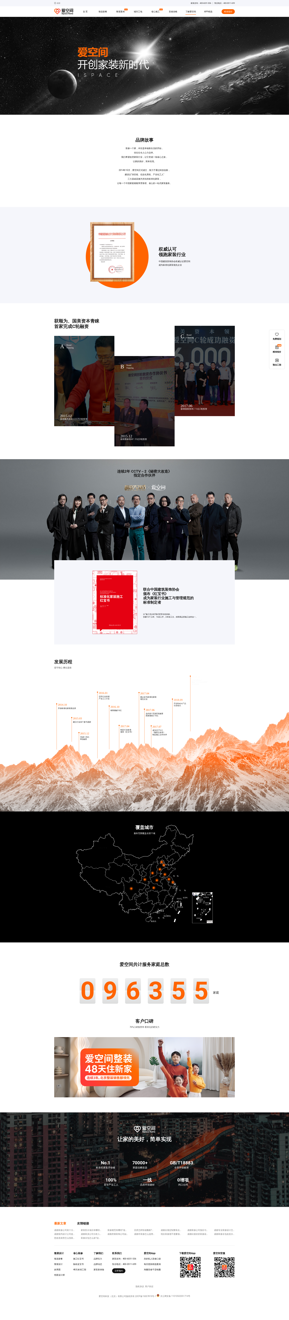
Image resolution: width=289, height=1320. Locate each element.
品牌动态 (98, 1264)
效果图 (57, 1269)
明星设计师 (59, 1275)
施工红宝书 (78, 1259)
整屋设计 (58, 1264)
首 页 (85, 11)
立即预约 (119, 1271)
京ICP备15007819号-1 (145, 1296)
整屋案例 (121, 11)
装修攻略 (173, 11)
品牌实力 (98, 1259)
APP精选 (208, 11)
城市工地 (138, 11)
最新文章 (60, 1223)
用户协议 (149, 1286)
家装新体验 (99, 1269)
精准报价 (228, 11)
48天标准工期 (79, 1269)
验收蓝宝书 (78, 1264)
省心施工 (156, 11)
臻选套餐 (103, 11)
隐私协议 (140, 1286)
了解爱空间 (190, 11)
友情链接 (83, 1223)
